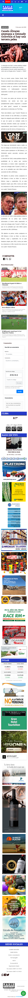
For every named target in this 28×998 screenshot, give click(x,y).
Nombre (6, 351)
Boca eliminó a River (8, 307)
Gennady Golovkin (8, 20)
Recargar (19, 383)
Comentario (7, 358)
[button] (3, 1)
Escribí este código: (10, 371)
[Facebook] (18, 1)
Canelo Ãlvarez (7, 18)
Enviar (20, 391)
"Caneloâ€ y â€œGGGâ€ (9, 23)
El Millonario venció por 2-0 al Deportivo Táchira (11, 332)
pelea (18, 20)
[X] (15, 1)
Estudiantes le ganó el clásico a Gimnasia (11, 284)
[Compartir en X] (7, 259)
